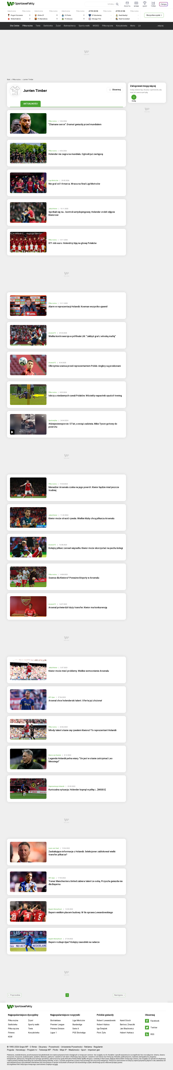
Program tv (32, 1050)
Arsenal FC (52, 333)
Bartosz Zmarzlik (127, 1024)
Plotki (55, 1050)
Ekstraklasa (55, 1020)
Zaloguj (164, 4)
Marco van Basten (55, 755)
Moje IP (63, 1050)
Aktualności (30, 103)
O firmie (33, 1047)
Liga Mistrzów (54, 180)
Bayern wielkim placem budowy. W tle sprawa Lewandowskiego (81, 912)
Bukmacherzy (70, 25)
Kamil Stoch (125, 1020)
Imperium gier (94, 1050)
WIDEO (96, 25)
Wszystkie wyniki (153, 15)
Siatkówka (48, 25)
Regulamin (98, 1047)
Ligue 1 (53, 1032)
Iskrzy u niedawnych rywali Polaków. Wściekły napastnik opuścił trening (85, 395)
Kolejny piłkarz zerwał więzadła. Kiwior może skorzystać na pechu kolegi (86, 548)
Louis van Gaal (54, 848)
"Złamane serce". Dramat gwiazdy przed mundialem (75, 124)
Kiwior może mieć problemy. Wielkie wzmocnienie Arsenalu (79, 671)
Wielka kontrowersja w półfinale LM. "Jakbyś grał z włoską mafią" (82, 336)
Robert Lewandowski (106, 1020)
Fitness (11, 1032)
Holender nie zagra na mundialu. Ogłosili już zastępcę (76, 154)
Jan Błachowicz (127, 1028)
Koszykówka (121, 25)
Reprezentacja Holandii (57, 786)
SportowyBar (53, 420)
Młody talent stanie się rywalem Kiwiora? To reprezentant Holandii (82, 730)
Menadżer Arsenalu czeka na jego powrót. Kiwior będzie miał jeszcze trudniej (84, 489)
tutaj (56, 1064)
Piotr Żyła (101, 1032)
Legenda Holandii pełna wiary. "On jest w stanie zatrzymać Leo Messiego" (80, 760)
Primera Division (57, 1028)
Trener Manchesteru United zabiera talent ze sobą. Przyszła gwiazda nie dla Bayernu (86, 883)
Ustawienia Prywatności (71, 1047)
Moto (132, 25)
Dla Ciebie (14, 25)
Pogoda (10, 1050)
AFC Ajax (52, 697)
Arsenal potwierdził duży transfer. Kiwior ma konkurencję (78, 607)
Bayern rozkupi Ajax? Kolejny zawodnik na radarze (74, 942)
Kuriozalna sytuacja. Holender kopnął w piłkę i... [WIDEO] (77, 789)
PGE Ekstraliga (78, 1032)
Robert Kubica (103, 1024)
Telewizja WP (45, 1050)
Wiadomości (74, 1050)
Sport (83, 1050)
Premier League (57, 1024)
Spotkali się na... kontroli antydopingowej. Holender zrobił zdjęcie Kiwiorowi (82, 213)
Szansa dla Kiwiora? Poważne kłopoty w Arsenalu (74, 577)
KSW (10, 1036)
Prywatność (54, 1047)
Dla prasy (43, 1047)
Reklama (88, 1047)
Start (8, 79)
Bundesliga (77, 1024)
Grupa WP (24, 1047)
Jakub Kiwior (53, 209)
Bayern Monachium (55, 909)
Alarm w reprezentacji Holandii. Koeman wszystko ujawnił (78, 306)
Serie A (75, 1028)
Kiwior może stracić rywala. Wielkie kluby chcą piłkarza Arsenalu (81, 518)
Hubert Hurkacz (127, 1032)
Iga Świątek (102, 1028)
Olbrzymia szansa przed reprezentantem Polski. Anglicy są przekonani (85, 366)
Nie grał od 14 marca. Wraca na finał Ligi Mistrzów (74, 183)
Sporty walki (84, 25)
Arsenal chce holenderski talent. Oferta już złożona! (75, 700)
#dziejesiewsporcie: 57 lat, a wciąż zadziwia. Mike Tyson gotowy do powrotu (83, 425)
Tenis (38, 25)
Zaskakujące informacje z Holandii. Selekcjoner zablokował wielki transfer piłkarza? (82, 853)
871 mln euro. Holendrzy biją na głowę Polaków (73, 243)
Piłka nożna (27, 25)
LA (139, 25)
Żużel (58, 25)
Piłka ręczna (107, 25)
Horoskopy (20, 1050)
